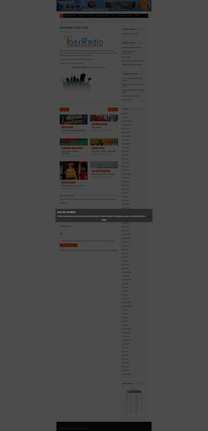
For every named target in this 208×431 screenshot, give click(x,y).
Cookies (148, 216)
